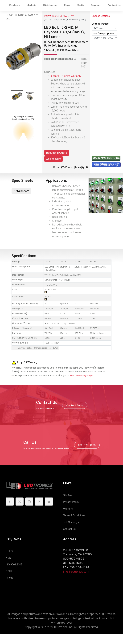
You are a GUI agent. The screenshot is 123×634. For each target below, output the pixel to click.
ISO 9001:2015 (14, 564)
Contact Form (74, 405)
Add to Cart (53, 159)
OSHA (9, 571)
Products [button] (14, 5)
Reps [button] (67, 5)
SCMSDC (11, 578)
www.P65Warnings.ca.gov (81, 375)
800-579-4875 (87, 445)
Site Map (68, 495)
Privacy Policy (71, 501)
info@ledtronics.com (76, 571)
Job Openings (71, 522)
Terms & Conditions (74, 515)
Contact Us (69, 528)
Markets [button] (31, 5)
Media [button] (80, 5)
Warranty (68, 508)
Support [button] (96, 5)
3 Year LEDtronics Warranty (65, 75)
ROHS (9, 551)
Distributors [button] (50, 5)
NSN (8, 557)
